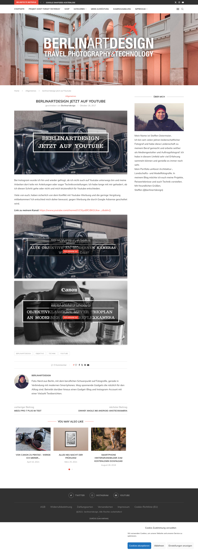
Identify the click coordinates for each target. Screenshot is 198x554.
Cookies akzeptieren (139, 545)
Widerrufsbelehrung (61, 506)
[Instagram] (179, 2)
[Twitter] (176, 2)
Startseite (19, 9)
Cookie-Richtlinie (71, 246)
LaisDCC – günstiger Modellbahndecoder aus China (71, 2)
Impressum (140, 9)
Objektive (40, 353)
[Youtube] (183, 2)
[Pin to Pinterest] (85, 365)
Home (16, 91)
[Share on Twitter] (82, 365)
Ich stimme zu (70, 251)
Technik (52, 353)
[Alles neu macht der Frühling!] (70, 439)
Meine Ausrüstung (100, 9)
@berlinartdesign (152, 189)
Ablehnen (159, 545)
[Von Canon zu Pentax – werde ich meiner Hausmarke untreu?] (33, 439)
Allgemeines (31, 91)
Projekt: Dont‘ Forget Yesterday (44, 9)
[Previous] (41, 2)
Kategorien (79, 9)
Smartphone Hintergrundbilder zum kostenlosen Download (108, 458)
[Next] (43, 2)
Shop (67, 9)
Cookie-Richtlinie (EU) (146, 506)
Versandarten (105, 506)
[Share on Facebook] (79, 365)
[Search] (182, 9)
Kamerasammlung (122, 9)
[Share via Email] (88, 365)
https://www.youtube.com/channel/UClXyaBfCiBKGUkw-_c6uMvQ (75, 210)
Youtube (64, 353)
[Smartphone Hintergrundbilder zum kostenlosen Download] (108, 439)
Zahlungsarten (85, 506)
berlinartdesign (68, 105)
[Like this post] (76, 365)
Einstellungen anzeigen (180, 545)
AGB (42, 506)
